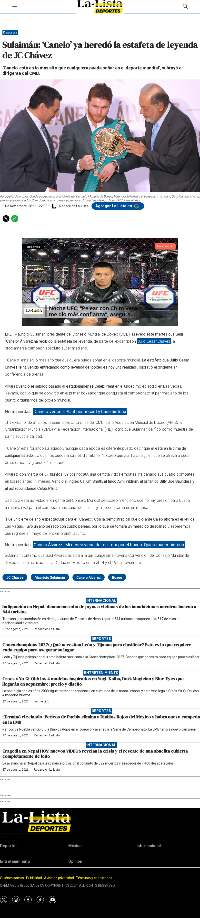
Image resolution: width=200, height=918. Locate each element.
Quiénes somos (12, 878)
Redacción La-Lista (47, 629)
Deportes (10, 32)
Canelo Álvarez (88, 577)
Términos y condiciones (94, 878)
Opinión (75, 861)
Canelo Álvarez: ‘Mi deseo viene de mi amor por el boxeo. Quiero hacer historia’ (109, 544)
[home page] (100, 821)
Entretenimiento (101, 672)
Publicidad (34, 878)
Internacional (101, 600)
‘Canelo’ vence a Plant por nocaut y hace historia (80, 411)
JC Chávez (14, 577)
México (75, 845)
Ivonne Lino (41, 701)
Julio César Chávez (154, 341)
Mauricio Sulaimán (50, 577)
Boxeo (117, 577)
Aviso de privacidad (59, 878)
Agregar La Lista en (114, 206)
